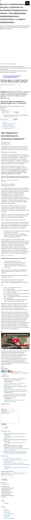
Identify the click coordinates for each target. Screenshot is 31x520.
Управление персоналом (9, 123)
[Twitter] (4, 371)
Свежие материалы (8, 128)
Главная (6, 427)
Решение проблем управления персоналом (15, 453)
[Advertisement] (15, 45)
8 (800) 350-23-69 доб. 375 (10, 116)
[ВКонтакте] (2, 371)
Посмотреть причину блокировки (8, 64)
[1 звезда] (15, 373)
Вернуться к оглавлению (7, 255)
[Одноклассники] (7, 371)
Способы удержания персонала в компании (15, 394)
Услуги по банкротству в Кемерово (12, 458)
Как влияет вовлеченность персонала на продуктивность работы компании (14, 383)
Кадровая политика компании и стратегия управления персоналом (14, 400)
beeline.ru (2, 109)
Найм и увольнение (8, 125)
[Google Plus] (11, 371)
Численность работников (9, 126)
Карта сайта (3, 482)
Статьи (4, 122)
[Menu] (27, 3)
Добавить (4, 424)
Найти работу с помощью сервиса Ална (14, 463)
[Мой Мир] (9, 371)
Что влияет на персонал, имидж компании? (15, 389)
